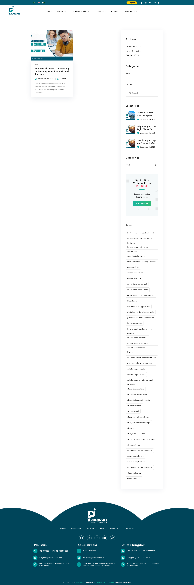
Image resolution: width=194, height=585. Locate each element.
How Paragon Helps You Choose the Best (147, 142)
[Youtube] (155, 3)
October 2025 (132, 55)
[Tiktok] (159, 3)
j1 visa (130, 352)
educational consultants (137, 290)
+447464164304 (133, 551)
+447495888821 (148, 551)
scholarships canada (136, 369)
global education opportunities (140, 318)
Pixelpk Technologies (105, 582)
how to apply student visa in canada (139, 329)
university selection (135, 456)
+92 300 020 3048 (46, 551)
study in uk (131, 428)
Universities (61, 11)
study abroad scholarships (138, 423)
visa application (134, 473)
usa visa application (136, 462)
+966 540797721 (89, 551)
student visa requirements (138, 400)
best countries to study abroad (140, 233)
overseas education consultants (140, 363)
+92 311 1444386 (61, 551)
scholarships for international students (140, 380)
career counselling (135, 273)
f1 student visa (133, 301)
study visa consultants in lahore (140, 439)
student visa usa (134, 406)
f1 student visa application (138, 307)
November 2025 (133, 51)
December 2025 (133, 46)
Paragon (80, 582)
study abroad (133, 411)
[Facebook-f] (141, 3)
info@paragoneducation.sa (93, 557)
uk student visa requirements (139, 451)
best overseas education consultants (137, 248)
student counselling (135, 389)
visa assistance (133, 479)
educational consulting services (140, 295)
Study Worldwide (80, 11)
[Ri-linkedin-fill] (150, 3)
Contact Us (130, 11)
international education (137, 338)
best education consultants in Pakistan (139, 239)
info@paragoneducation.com (51, 558)
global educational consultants (140, 312)
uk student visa (133, 445)
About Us (114, 11)
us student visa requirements (139, 467)
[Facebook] (81, 538)
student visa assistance (137, 395)
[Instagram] (146, 3)
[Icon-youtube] (104, 538)
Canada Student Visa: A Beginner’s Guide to (145, 114)
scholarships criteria (136, 375)
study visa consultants (136, 434)
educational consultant (137, 284)
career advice (133, 267)
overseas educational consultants (141, 358)
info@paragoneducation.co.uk (139, 557)
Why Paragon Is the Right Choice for (146, 128)
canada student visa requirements (142, 262)
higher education (134, 323)
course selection (134, 278)
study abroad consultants (138, 417)
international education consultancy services (137, 344)
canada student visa (136, 256)
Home (49, 11)
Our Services (99, 11)
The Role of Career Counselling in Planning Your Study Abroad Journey (52, 72)
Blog (37, 65)
